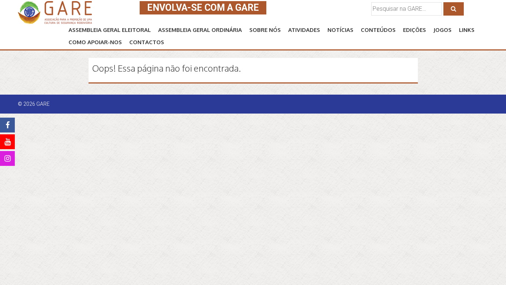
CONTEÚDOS (378, 29)
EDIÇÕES (414, 29)
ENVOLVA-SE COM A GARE (203, 7)
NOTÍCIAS (340, 29)
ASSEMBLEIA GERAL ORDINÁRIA (200, 29)
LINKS (467, 29)
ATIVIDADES (304, 29)
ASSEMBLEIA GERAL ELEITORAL (110, 29)
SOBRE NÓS (265, 29)
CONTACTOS (146, 42)
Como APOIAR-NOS (95, 42)
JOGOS (442, 29)
